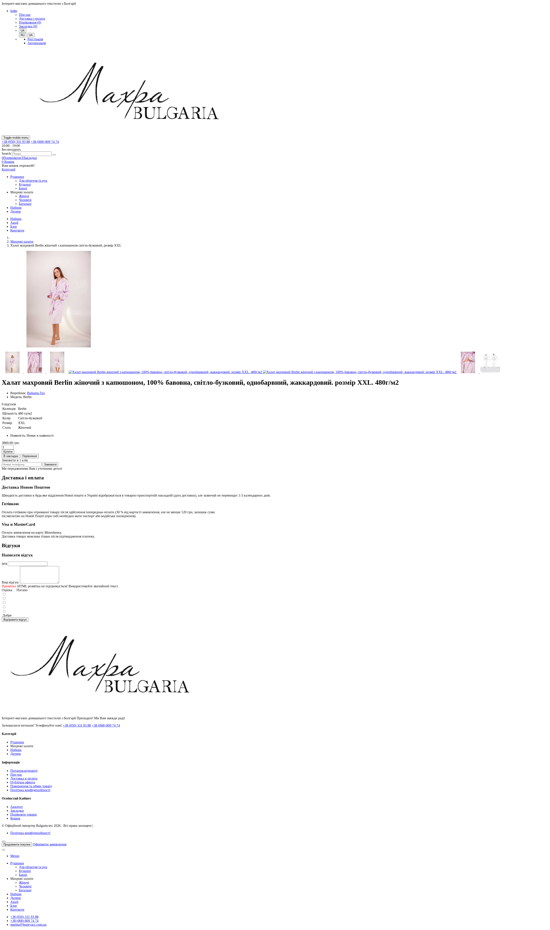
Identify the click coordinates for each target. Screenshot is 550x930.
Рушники (17, 177)
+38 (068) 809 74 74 (45, 142)
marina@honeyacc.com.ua (28, 924)
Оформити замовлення (49, 844)
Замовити (50, 464)
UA (31, 35)
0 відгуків (9, 404)
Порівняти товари (23, 814)
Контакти (17, 230)
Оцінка (7, 590)
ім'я (4, 563)
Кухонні (25, 184)
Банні (23, 188)
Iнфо (13, 11)
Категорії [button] (8, 169)
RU (22, 35)
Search (6, 153)
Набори (15, 207)
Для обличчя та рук (33, 180)
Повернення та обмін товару (31, 786)
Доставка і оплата (32, 18)
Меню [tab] (14, 856)
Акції (14, 222)
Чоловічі (25, 200)
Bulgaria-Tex (36, 393)
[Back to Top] (3, 849)
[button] (8, 162)
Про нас (25, 15)
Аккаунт (16, 807)
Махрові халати (21, 241)
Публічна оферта (22, 782)
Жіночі (24, 196)
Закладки (17, 810)
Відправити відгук (15, 619)
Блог (13, 226)
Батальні (25, 204)
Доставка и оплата (23, 778)
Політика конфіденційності (30, 790)
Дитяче (15, 211)
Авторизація (37, 43)
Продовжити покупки (16, 844)
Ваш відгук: (10, 582)
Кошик (15, 818)
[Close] (3, 841)
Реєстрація (35, 39)
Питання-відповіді (23, 770)
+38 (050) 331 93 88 (16, 142)
